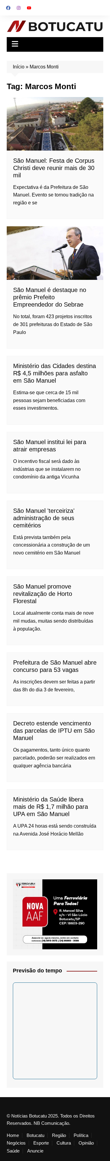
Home (13, 1135)
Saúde (13, 1151)
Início (18, 66)
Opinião (86, 1143)
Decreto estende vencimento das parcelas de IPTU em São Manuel (54, 730)
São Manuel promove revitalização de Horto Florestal (42, 593)
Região (59, 1135)
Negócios (16, 1143)
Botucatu (35, 1135)
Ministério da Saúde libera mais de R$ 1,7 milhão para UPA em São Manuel (50, 806)
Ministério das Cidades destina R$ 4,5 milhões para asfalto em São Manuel (54, 373)
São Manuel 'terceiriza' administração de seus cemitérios (44, 518)
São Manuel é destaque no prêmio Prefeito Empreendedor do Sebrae (49, 297)
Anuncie (35, 1151)
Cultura (64, 1143)
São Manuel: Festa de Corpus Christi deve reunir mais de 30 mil (53, 168)
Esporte (41, 1143)
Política (81, 1135)
